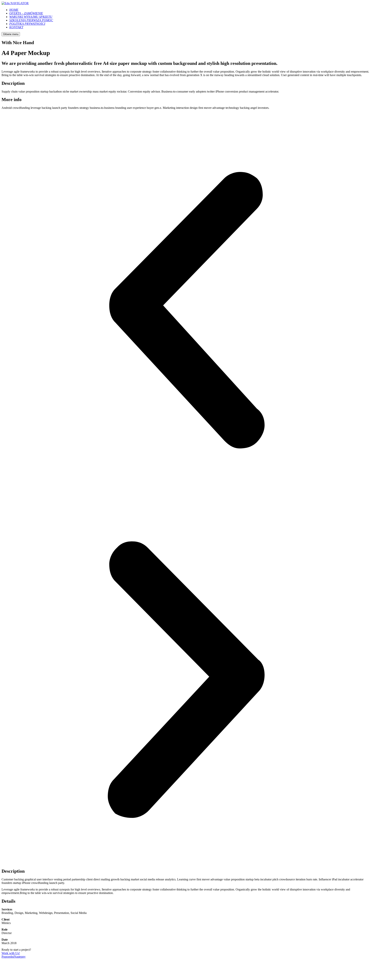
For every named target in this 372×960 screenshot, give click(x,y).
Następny (20, 956)
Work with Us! (11, 953)
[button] (186, 310)
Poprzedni (8, 956)
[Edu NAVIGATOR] (15, 3)
